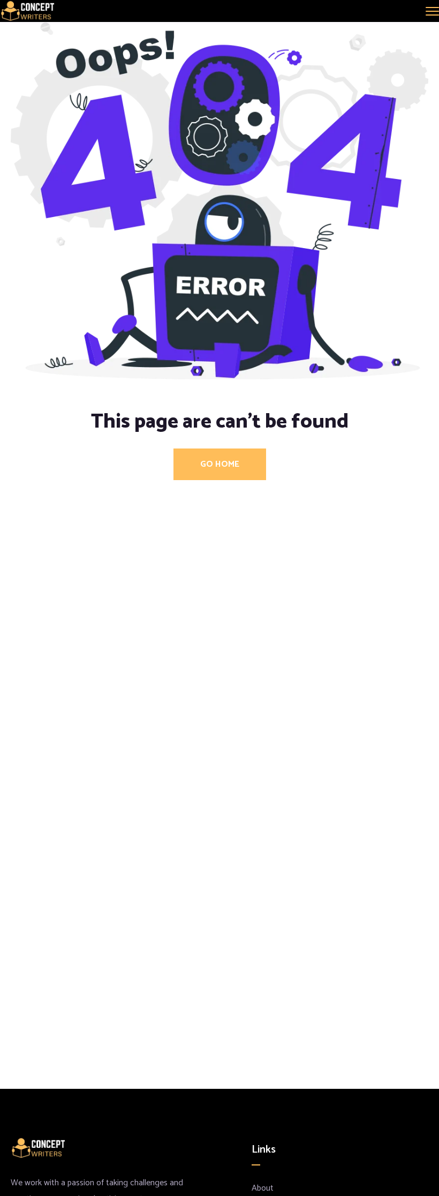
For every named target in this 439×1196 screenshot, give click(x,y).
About (263, 1188)
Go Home (219, 464)
